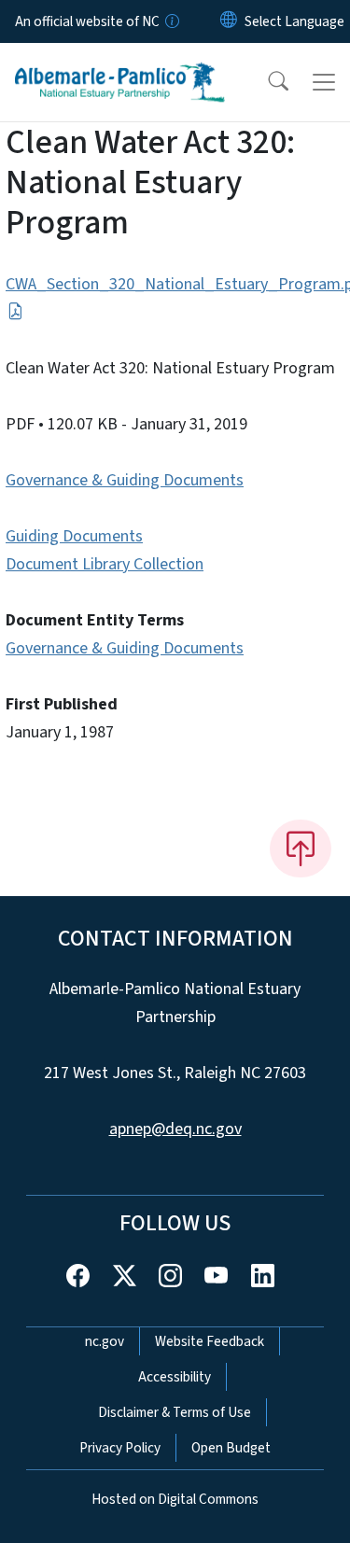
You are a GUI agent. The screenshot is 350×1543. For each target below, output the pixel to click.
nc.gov (104, 1341)
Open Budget (231, 1448)
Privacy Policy (120, 1448)
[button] (266, 82)
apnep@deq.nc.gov (175, 1129)
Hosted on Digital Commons (175, 1499)
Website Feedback (209, 1341)
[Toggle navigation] (324, 82)
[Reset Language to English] (228, 21)
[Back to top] (300, 848)
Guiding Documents (74, 536)
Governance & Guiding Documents (125, 480)
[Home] (120, 64)
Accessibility (174, 1377)
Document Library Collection (104, 564)
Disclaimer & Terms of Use (174, 1412)
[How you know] (170, 21)
